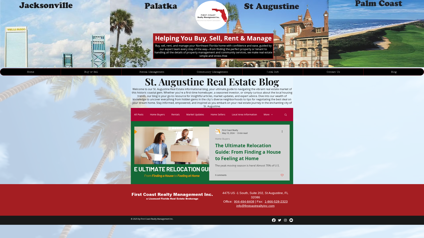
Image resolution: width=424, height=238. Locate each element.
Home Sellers (218, 114)
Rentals (175, 114)
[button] (285, 115)
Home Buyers (157, 114)
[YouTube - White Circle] (291, 220)
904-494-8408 (244, 201)
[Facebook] (274, 220)
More (266, 114)
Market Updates (195, 114)
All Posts (138, 114)
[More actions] (283, 131)
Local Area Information (244, 114)
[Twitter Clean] (279, 220)
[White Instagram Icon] (285, 220)
